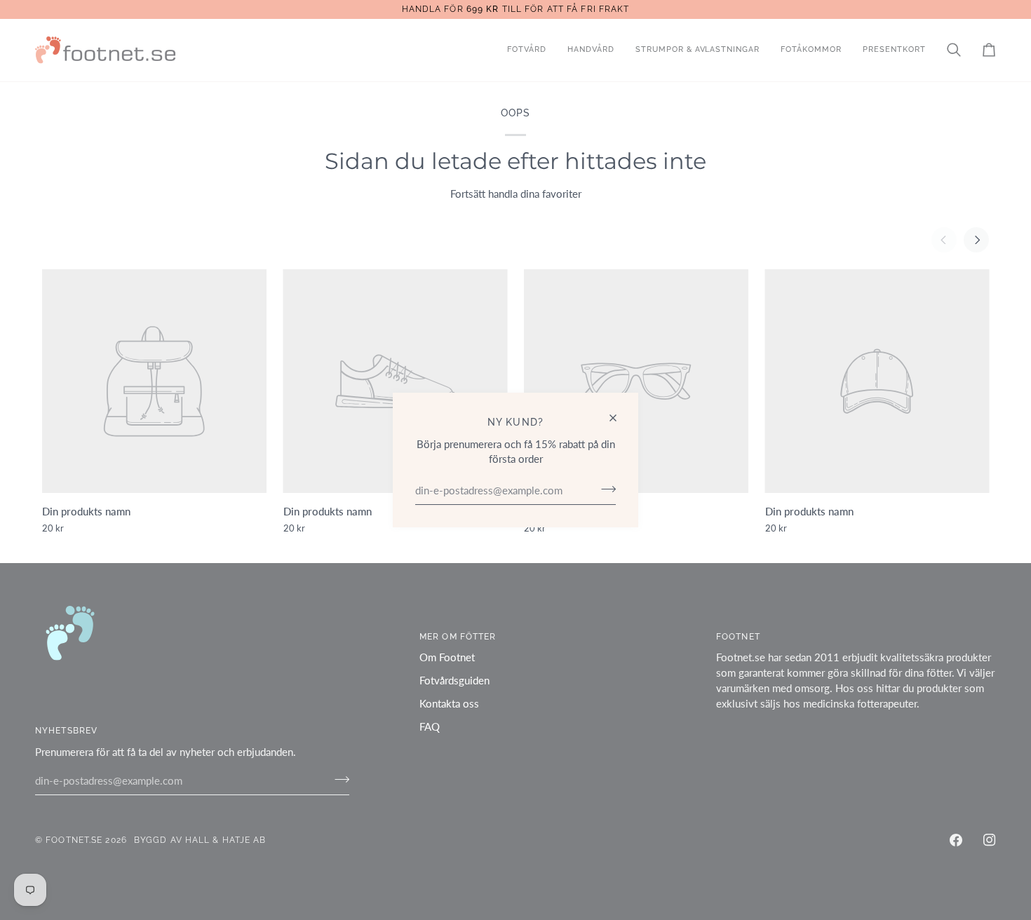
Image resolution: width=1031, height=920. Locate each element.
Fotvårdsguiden (454, 680)
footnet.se (74, 839)
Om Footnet (447, 657)
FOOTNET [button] (738, 636)
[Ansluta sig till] (604, 489)
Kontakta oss (449, 704)
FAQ (429, 727)
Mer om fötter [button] (457, 636)
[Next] (976, 239)
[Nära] (619, 418)
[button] (527, 50)
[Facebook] (956, 840)
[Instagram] (989, 840)
